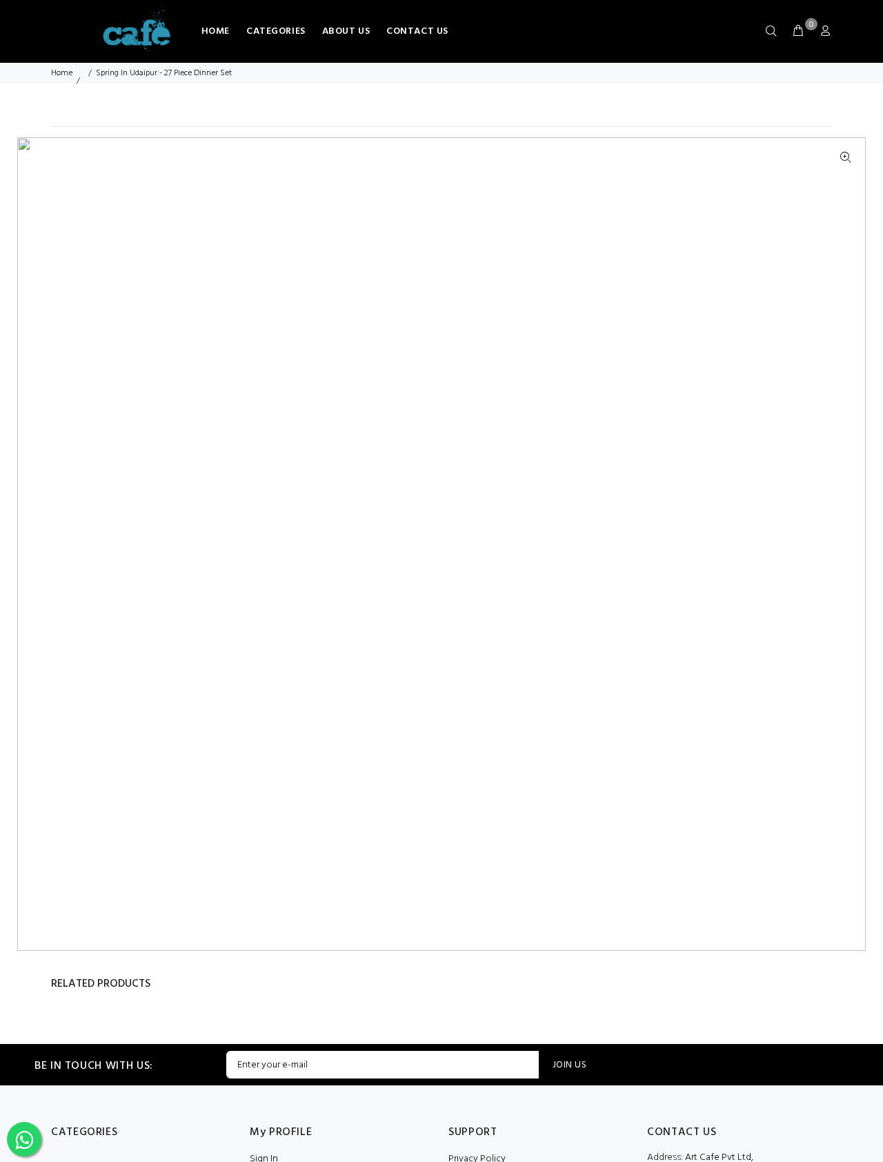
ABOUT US (346, 31)
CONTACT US (417, 31)
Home (61, 73)
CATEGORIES (276, 31)
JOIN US (569, 1065)
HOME (215, 31)
